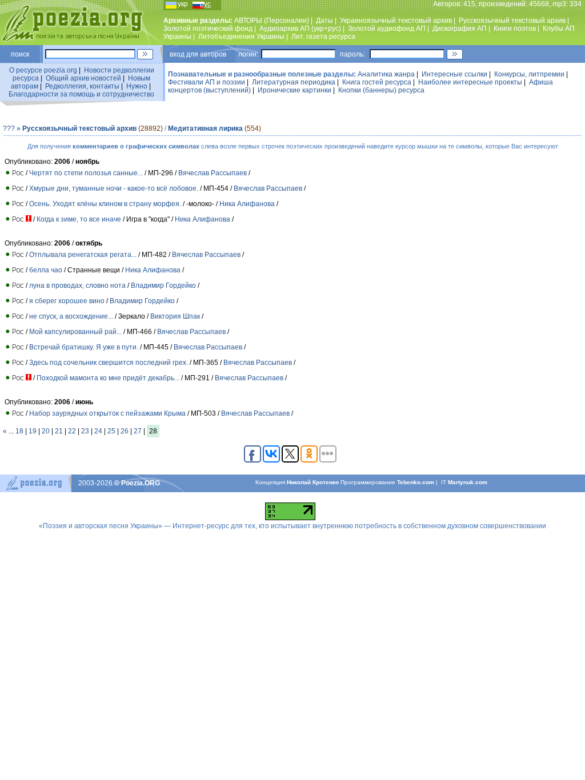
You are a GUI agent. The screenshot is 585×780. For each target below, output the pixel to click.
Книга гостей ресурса (376, 82)
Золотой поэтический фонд (208, 29)
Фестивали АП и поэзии (206, 82)
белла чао (45, 270)
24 (98, 431)
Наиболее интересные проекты (470, 82)
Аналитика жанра (386, 74)
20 (46, 431)
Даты (324, 21)
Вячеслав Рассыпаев (212, 173)
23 (85, 431)
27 (138, 431)
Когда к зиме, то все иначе (79, 219)
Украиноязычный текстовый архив (396, 21)
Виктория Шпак (175, 316)
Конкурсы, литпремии (529, 74)
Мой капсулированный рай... (75, 332)
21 (59, 431)
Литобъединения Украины (241, 37)
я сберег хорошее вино (67, 301)
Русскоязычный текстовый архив (512, 21)
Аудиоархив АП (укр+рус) (300, 29)
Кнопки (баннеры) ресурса (381, 90)
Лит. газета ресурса (323, 37)
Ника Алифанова (247, 204)
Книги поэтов (515, 29)
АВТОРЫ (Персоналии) (271, 21)
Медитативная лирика (205, 128)
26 (125, 431)
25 (111, 431)
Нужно (136, 86)
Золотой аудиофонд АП (387, 29)
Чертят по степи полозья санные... (86, 173)
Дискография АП (459, 29)
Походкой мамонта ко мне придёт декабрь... (108, 378)
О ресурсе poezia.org (43, 70)
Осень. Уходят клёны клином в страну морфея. (105, 204)
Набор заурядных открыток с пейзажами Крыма (107, 413)
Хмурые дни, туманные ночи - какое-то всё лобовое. (113, 188)
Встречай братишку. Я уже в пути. (83, 347)
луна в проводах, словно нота (77, 286)
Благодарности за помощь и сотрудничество (81, 94)
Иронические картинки (294, 90)
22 (72, 431)
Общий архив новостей (83, 78)
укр (183, 4)
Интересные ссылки (454, 74)
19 (33, 431)
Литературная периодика (293, 82)
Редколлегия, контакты (82, 86)
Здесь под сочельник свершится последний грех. (108, 363)
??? (9, 128)
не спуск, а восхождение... (71, 316)
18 (19, 431)
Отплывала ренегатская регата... (83, 255)
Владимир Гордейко (163, 286)
